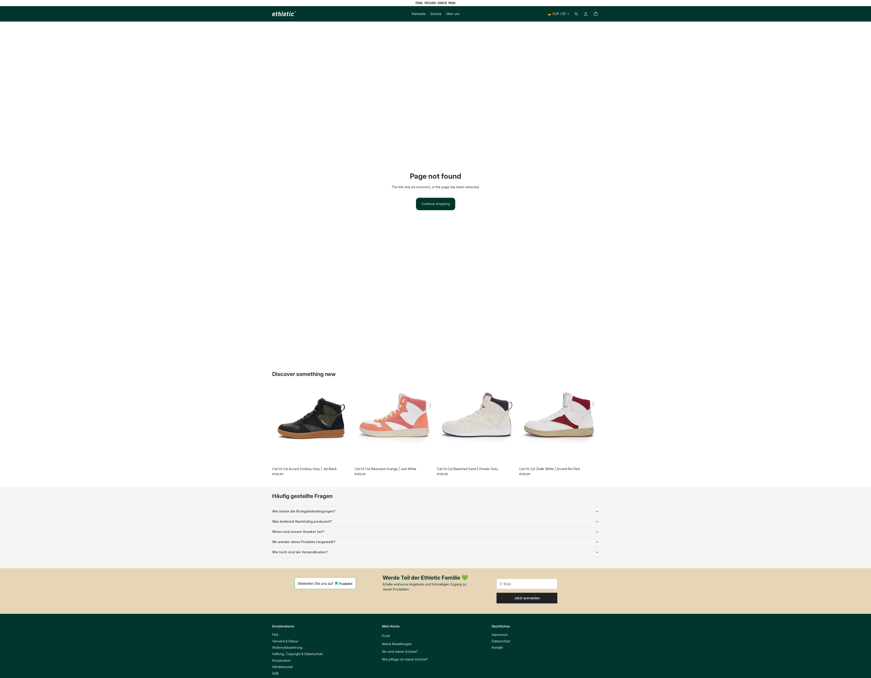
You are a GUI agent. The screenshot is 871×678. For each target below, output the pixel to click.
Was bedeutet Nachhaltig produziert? (302, 521)
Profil (386, 636)
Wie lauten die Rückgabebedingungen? (303, 511)
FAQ (275, 635)
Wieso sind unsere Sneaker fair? (298, 532)
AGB (275, 673)
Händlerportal (282, 667)
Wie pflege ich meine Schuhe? (405, 659)
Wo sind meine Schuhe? (400, 652)
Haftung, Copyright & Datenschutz (297, 654)
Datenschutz (501, 641)
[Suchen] (576, 14)
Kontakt (497, 647)
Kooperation (281, 660)
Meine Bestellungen (397, 644)
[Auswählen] (345, 458)
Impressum (500, 635)
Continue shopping (435, 204)
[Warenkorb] (596, 14)
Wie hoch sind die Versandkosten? (300, 552)
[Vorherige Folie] (279, 425)
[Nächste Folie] (345, 425)
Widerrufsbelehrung (287, 647)
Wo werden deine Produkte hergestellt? (303, 542)
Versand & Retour (285, 641)
